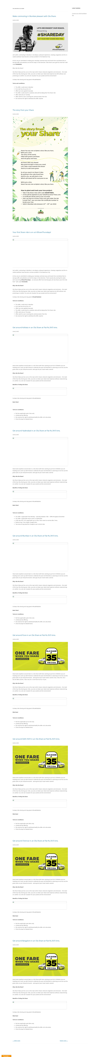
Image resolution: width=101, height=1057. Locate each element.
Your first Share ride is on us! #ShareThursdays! (32, 232)
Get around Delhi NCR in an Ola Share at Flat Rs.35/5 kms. (36, 739)
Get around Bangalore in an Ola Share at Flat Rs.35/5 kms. (36, 940)
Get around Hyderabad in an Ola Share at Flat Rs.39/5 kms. (36, 430)
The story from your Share (23, 110)
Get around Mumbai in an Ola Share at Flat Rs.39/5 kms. (35, 536)
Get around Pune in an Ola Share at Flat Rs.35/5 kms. (34, 635)
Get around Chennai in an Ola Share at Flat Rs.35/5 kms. (35, 841)
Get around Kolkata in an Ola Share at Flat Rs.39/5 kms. (35, 327)
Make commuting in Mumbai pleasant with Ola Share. (34, 16)
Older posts (16, 1040)
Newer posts (64, 1040)
